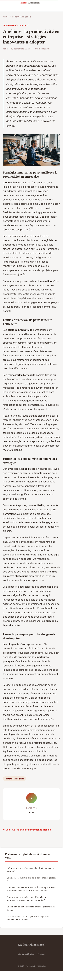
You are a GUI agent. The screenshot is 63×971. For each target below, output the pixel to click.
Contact (41, 954)
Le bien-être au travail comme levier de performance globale (31, 908)
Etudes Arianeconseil (31, 944)
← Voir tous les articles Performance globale (27, 829)
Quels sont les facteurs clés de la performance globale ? (31, 879)
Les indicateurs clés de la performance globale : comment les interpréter (28, 918)
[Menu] (31, 9)
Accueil (6, 17)
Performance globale (21, 17)
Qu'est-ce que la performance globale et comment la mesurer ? (30, 869)
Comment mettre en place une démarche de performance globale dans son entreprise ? (26, 898)
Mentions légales (26, 954)
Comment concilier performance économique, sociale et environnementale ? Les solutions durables (31, 889)
